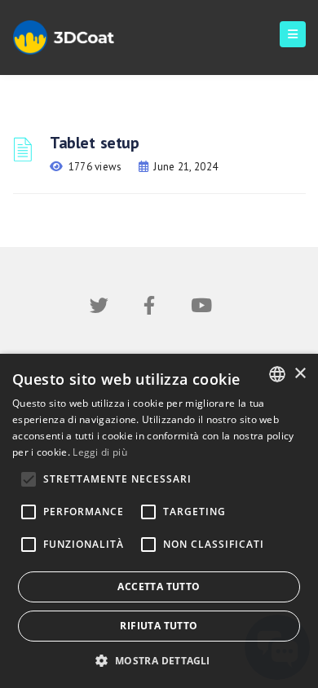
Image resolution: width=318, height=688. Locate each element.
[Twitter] (99, 308)
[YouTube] (201, 308)
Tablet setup (94, 142)
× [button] (300, 374)
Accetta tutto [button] (158, 586)
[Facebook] (149, 308)
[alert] (159, 521)
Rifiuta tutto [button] (158, 626)
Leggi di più (100, 452)
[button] (159, 660)
